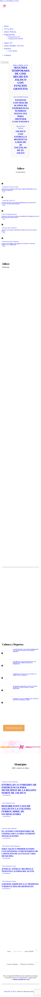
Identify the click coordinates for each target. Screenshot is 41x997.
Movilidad (19, 97)
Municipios (15, 782)
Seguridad (16, 241)
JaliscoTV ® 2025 (10, 991)
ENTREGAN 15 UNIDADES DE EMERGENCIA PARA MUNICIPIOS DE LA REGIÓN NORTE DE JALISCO (19, 788)
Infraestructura (5, 241)
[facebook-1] (11, 938)
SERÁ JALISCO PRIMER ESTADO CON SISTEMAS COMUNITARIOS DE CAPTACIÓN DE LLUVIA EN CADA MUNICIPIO (20, 852)
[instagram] (29, 938)
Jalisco (15, 97)
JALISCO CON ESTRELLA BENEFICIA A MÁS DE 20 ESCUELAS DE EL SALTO (20, 142)
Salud (13, 803)
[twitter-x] (17, 938)
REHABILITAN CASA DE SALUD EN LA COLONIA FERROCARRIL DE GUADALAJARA (16, 810)
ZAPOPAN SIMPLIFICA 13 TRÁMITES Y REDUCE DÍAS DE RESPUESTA (20, 885)
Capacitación (5, 187)
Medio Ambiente (10, 846)
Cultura (4, 200)
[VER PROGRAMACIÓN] (20, 721)
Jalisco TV (12, 200)
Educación (19, 126)
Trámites (14, 881)
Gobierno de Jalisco (14, 187)
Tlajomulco (20, 128)
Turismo (14, 866)
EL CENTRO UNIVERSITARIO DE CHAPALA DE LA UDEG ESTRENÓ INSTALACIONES (18, 833)
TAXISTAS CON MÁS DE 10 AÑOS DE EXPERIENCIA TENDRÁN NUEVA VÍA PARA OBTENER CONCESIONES (20, 111)
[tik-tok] (23, 938)
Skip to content (5, 1)
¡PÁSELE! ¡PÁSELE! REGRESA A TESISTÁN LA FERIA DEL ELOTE (18, 870)
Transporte (25, 97)
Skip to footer (14, 1)
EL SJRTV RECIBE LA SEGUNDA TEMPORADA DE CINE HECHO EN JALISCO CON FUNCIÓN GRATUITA (21, 75)
